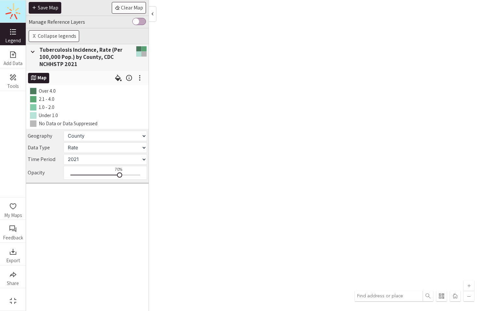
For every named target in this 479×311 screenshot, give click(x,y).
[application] (252, 155)
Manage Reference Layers (57, 22)
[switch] (139, 22)
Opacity (36, 172)
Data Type (39, 147)
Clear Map (131, 7)
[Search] (428, 296)
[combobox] (389, 296)
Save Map (47, 7)
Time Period (41, 159)
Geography (40, 135)
